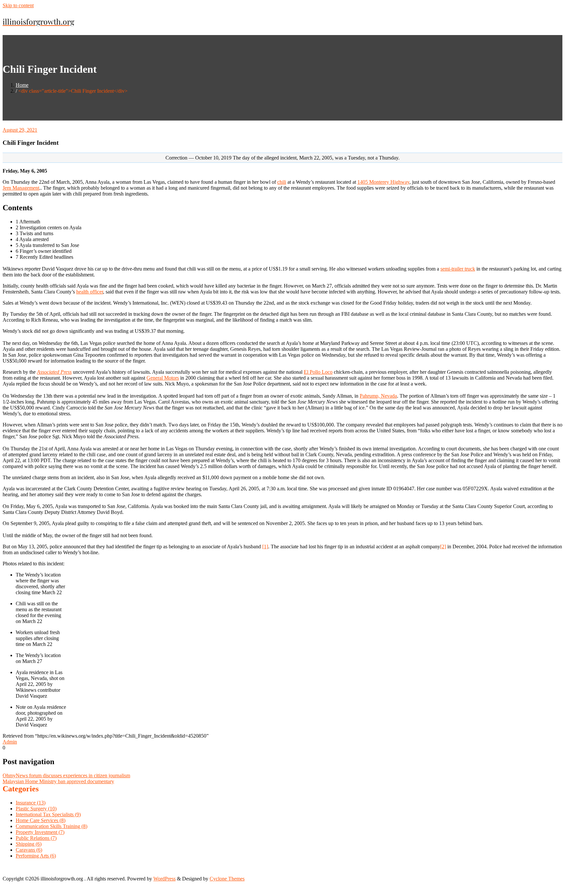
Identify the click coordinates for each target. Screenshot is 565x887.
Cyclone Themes (227, 878)
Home (22, 85)
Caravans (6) (29, 850)
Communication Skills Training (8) (51, 826)
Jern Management (21, 188)
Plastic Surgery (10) (36, 808)
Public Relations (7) (36, 838)
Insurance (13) (30, 802)
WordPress (164, 878)
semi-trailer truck (457, 269)
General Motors (162, 378)
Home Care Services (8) (40, 820)
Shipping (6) (29, 844)
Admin (10, 742)
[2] (443, 546)
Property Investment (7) (40, 832)
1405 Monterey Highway (383, 182)
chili (281, 182)
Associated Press (54, 372)
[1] (265, 546)
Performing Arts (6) (36, 856)
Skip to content (18, 5)
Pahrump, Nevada (378, 396)
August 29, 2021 (20, 130)
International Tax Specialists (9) (48, 814)
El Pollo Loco (318, 372)
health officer (89, 291)
